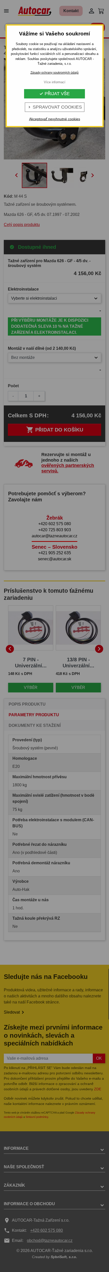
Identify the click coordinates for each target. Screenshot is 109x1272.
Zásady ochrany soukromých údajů (54, 72)
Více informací (54, 82)
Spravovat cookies (54, 107)
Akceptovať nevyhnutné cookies (54, 119)
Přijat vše (54, 93)
